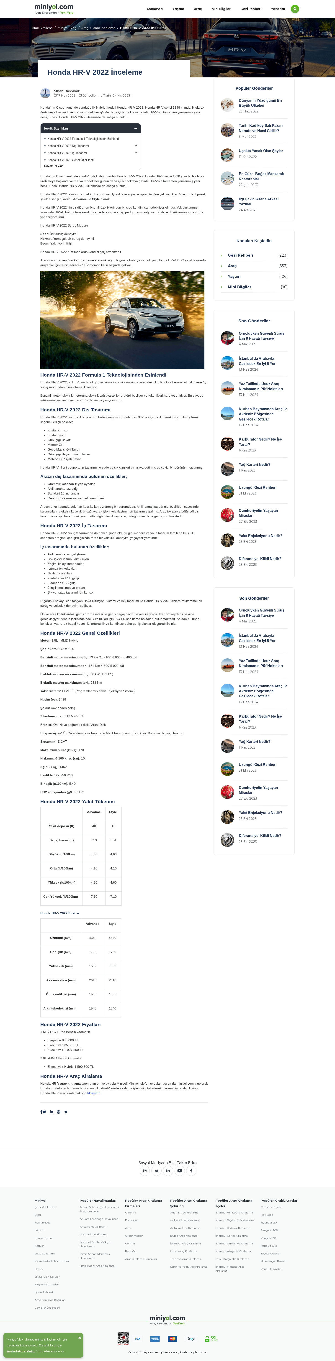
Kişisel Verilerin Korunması (52, 1261)
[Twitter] (44, 1112)
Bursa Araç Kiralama (184, 1235)
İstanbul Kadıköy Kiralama (232, 1228)
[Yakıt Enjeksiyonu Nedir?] (227, 540)
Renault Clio (269, 1245)
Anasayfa (155, 9)
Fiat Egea (267, 1214)
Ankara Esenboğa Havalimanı (99, 1219)
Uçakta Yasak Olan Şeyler (261, 151)
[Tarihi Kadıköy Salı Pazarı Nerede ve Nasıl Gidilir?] (227, 130)
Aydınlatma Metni (21, 1351)
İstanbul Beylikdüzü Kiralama (235, 1220)
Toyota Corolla (270, 1253)
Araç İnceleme (104, 28)
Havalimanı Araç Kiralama (97, 1265)
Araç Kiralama (42, 28)
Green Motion (134, 1235)
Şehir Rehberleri (45, 1207)
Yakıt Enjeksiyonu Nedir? (260, 536)
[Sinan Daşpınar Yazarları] (45, 93)
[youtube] (180, 1171)
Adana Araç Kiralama (184, 1212)
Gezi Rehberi (250, 9)
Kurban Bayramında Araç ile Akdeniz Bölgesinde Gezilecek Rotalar (263, 414)
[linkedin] (51, 1112)
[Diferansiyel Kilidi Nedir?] (227, 563)
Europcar (131, 1220)
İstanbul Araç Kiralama (185, 1243)
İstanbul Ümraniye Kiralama (234, 1243)
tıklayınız (93, 1093)
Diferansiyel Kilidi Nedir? (260, 559)
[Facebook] (41, 1112)
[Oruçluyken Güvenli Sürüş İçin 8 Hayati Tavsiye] (227, 338)
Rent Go (130, 1251)
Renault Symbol (271, 1269)
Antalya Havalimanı (93, 1226)
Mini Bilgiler (221, 9)
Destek (39, 1269)
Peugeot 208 (269, 1230)
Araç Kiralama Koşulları (50, 1300)
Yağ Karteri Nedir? (255, 464)
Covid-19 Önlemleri (47, 1307)
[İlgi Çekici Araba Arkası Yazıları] (227, 203)
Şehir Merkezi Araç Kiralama (188, 1266)
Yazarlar (278, 9)
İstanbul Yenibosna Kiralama (234, 1212)
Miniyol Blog (67, 28)
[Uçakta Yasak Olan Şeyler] (227, 155)
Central (130, 1243)
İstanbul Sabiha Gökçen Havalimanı (95, 1244)
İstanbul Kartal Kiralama (231, 1235)
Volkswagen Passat (273, 1261)
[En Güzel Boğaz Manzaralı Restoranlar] (227, 178)
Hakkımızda (43, 1222)
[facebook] (191, 1171)
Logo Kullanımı (45, 1253)
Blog (38, 1214)
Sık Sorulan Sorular (47, 1276)
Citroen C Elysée (271, 1207)
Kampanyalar (44, 1238)
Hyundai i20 (269, 1222)
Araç (198, 9)
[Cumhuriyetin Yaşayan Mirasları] (227, 515)
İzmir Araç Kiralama (183, 1251)
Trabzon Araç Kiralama (185, 1259)
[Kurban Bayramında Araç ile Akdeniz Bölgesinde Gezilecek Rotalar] (227, 413)
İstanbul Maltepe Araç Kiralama (229, 1268)
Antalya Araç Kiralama (185, 1228)
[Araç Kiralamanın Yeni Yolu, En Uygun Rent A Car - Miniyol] (167, 1320)
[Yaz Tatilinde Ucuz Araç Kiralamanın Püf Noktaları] (227, 388)
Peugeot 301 (269, 1238)
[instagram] (145, 1171)
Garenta (130, 1212)
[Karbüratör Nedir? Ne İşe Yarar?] (227, 444)
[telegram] (65, 1112)
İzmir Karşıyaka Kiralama (232, 1259)
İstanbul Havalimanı (93, 1234)
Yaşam (178, 9)
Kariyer (39, 1245)
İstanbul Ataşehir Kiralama (233, 1251)
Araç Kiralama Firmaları (141, 1259)
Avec (128, 1228)
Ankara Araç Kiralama (185, 1220)
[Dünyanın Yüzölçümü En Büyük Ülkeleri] (227, 105)
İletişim (39, 1230)
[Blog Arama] (295, 9)
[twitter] (156, 1171)
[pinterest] (58, 1112)
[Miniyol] (54, 9)
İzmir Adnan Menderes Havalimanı (95, 1256)
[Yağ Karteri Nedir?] (227, 469)
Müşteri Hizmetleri (47, 1284)
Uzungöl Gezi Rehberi (257, 487)
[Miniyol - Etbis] (123, 1338)
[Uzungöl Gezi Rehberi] (227, 492)
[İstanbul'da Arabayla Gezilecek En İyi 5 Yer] (227, 363)
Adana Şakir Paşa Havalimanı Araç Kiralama (99, 1209)
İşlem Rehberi (44, 1292)
